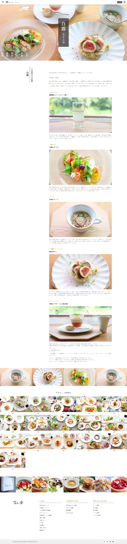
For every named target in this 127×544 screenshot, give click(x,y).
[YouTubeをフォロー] (113, 542)
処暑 (13, 413)
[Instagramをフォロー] (110, 542)
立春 (89, 450)
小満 (38, 432)
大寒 (114, 450)
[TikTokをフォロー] (107, 542)
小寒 (13, 469)
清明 (114, 432)
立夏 (63, 432)
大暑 (63, 413)
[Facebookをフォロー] (104, 542)
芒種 (13, 432)
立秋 (38, 413)
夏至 (114, 413)
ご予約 (119, 2)
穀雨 (89, 432)
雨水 (63, 450)
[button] (125, 484)
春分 (13, 450)
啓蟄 (38, 450)
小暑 (89, 413)
